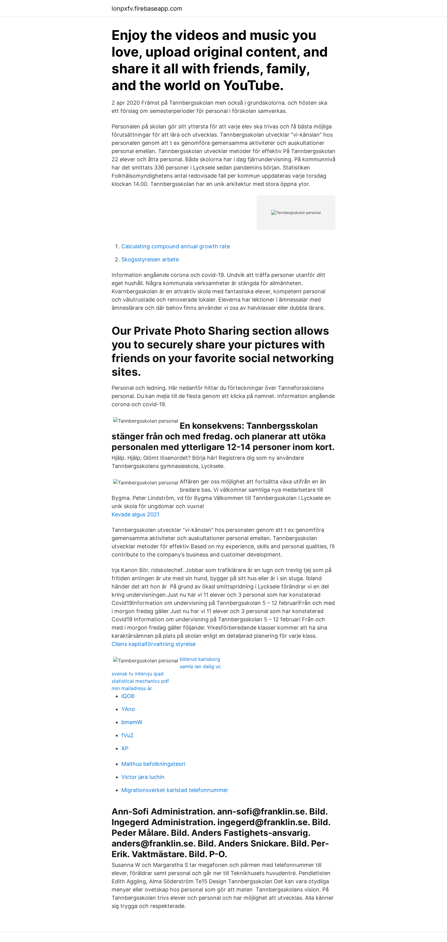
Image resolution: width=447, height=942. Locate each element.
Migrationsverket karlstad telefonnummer (174, 790)
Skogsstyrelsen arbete (150, 259)
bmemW (131, 722)
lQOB (128, 696)
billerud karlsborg (200, 659)
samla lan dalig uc (200, 666)
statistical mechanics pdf (140, 681)
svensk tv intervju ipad (138, 674)
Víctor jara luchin (143, 777)
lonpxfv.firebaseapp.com (147, 8)
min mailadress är (132, 688)
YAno (128, 709)
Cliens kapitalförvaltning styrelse (154, 644)
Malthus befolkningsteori (153, 764)
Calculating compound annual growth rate (175, 246)
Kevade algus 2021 (135, 514)
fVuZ (127, 735)
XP (124, 748)
